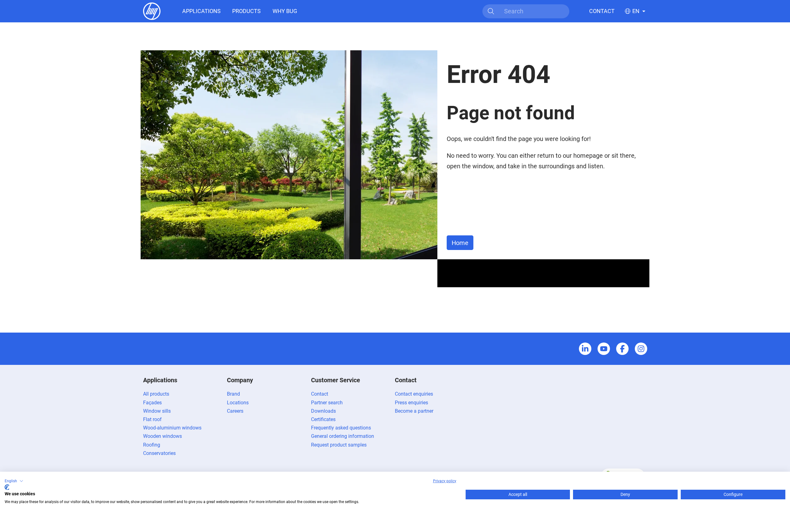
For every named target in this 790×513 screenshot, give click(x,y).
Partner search (327, 403)
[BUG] (151, 10)
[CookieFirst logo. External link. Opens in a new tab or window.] (7, 487)
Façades (152, 403)
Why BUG (285, 11)
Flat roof (152, 419)
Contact (602, 11)
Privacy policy (444, 481)
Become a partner (414, 411)
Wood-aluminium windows (172, 428)
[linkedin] (585, 349)
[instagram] (641, 349)
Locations (238, 403)
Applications (201, 11)
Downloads (323, 411)
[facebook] (622, 349)
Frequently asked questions (341, 428)
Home (460, 243)
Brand (233, 394)
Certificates (323, 419)
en (635, 11)
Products (246, 11)
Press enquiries (411, 403)
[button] (14, 481)
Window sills (157, 411)
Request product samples (339, 445)
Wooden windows (162, 436)
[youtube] (604, 349)
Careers (235, 411)
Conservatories (159, 453)
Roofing (151, 445)
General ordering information (342, 436)
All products (156, 394)
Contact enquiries (414, 394)
